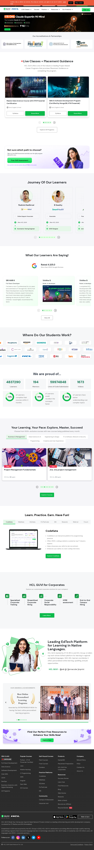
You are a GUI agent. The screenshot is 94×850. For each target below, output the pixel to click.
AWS (21, 777)
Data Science (5, 767)
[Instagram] (18, 837)
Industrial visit (43, 803)
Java (21, 766)
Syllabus (15, 113)
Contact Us (80, 767)
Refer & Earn (85, 817)
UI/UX (3, 778)
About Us (80, 771)
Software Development (9, 770)
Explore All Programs (47, 130)
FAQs (78, 764)
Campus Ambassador (46, 800)
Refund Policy (81, 760)
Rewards (61, 797)
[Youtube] (38, 837)
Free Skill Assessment (19, 160)
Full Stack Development (9, 763)
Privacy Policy (88, 844)
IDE (40, 791)
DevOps (4, 781)
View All (47, 318)
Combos (42, 767)
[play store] (71, 817)
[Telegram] (33, 837)
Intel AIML (4, 774)
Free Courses (43, 764)
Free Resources (63, 786)
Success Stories (63, 778)
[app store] (59, 817)
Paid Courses (43, 760)
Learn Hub (61, 782)
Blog (59, 789)
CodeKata (42, 776)
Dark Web (23, 784)
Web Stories (62, 793)
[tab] (16, 437)
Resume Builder (65, 808)
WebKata (42, 780)
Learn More (48, 615)
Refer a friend (62, 800)
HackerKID (61, 760)
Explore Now (47, 740)
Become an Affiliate (64, 804)
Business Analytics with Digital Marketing (9, 786)
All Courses (24, 788)
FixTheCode (43, 787)
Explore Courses (47, 495)
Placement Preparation (65, 764)
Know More (35, 113)
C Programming (25, 773)
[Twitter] (28, 837)
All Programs (5, 791)
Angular (22, 781)
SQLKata (42, 783)
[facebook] (13, 837)
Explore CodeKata (53, 556)
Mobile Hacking (25, 770)
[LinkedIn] (23, 837)
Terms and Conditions (76, 844)
